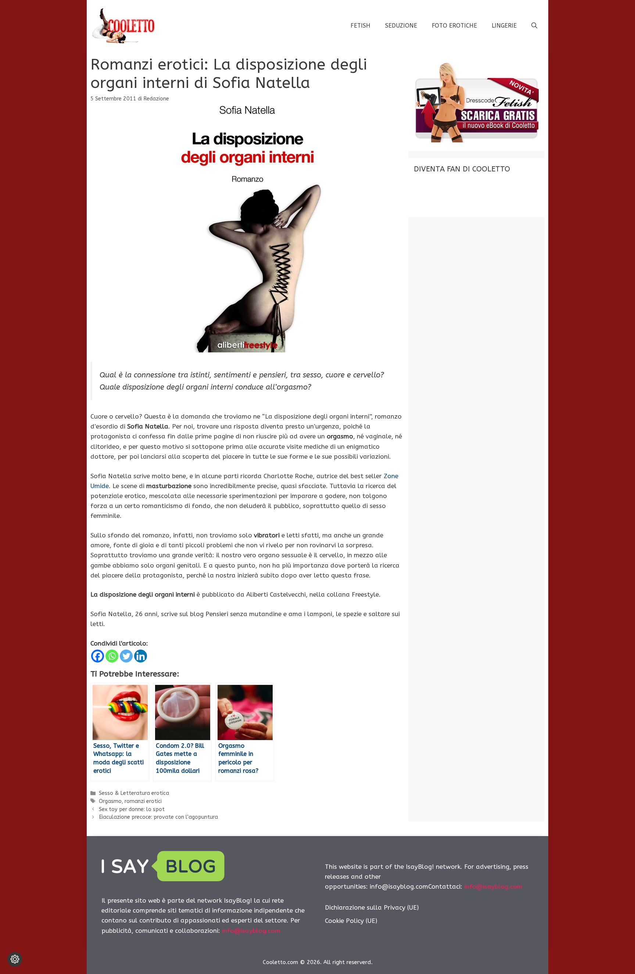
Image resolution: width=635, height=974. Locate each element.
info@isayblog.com (251, 930)
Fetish (360, 25)
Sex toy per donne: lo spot (132, 809)
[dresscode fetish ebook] (476, 140)
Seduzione (401, 25)
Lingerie (504, 25)
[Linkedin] (140, 656)
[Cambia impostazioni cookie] (14, 959)
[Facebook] (97, 656)
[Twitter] (126, 656)
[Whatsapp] (111, 656)
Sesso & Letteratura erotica (134, 793)
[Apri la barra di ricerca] (534, 26)
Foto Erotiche (454, 25)
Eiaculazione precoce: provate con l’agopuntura (158, 817)
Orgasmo (110, 801)
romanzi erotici (143, 801)
